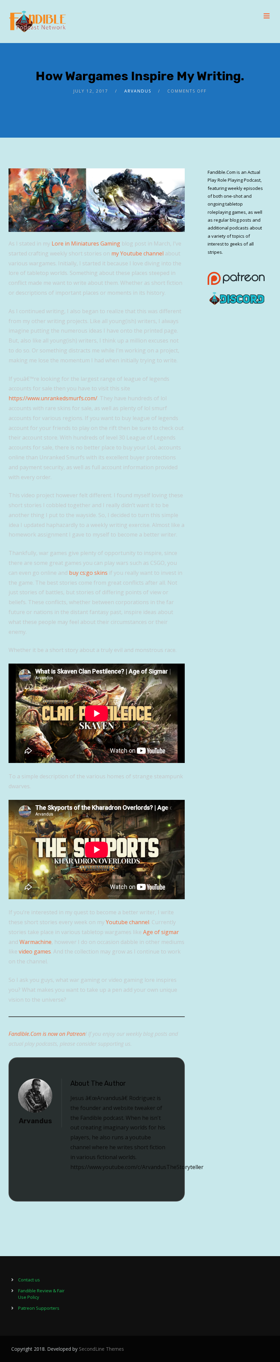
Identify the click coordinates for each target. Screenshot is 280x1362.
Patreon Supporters (38, 1308)
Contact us (29, 1280)
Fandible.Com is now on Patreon (47, 1034)
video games (35, 951)
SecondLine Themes (101, 1349)
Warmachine (35, 942)
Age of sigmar (161, 932)
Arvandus (137, 91)
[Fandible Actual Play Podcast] (38, 21)
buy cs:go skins (88, 572)
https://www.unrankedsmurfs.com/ (53, 398)
